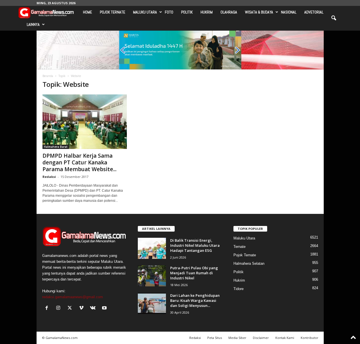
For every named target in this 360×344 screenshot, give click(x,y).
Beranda (47, 76)
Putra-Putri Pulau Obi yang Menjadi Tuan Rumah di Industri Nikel (194, 272)
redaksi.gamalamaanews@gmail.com (72, 297)
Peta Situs (214, 338)
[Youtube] (105, 308)
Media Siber (237, 338)
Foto (169, 12)
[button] (333, 18)
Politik (187, 12)
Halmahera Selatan (248, 263)
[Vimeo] (82, 308)
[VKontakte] (94, 308)
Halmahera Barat (56, 147)
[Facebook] (48, 308)
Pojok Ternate (112, 12)
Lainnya (33, 24)
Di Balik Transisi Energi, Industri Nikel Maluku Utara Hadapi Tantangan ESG (195, 245)
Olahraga (228, 12)
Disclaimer (261, 338)
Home (87, 12)
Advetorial (313, 12)
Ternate (239, 247)
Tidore (238, 289)
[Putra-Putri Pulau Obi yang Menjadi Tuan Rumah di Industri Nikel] (152, 275)
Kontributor (309, 338)
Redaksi (49, 177)
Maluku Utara (145, 12)
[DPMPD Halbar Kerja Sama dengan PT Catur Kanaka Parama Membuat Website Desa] (84, 121)
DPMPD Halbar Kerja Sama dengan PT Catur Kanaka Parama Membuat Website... (79, 162)
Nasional (288, 12)
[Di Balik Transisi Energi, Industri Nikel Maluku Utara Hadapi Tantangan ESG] (152, 248)
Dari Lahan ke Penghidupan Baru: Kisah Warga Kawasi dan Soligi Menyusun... (195, 300)
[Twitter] (71, 308)
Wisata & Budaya (259, 12)
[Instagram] (59, 308)
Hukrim (207, 12)
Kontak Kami (284, 338)
